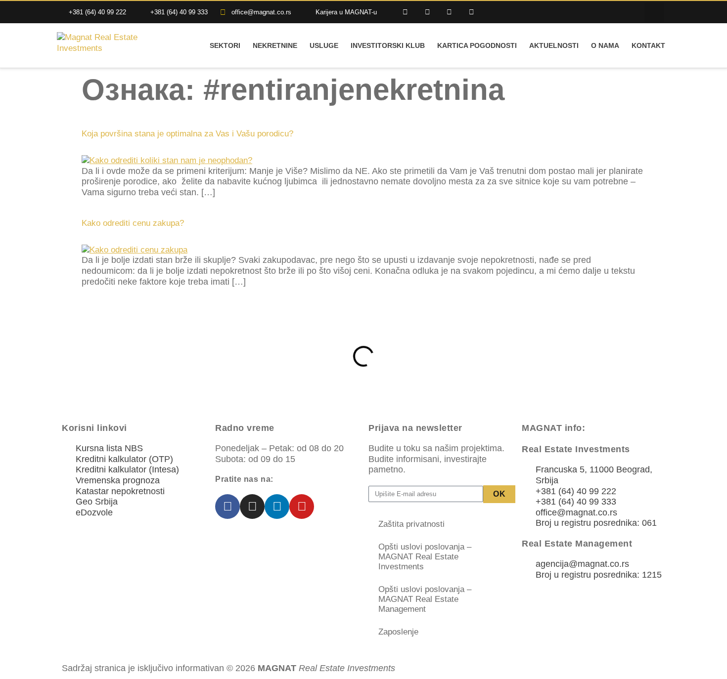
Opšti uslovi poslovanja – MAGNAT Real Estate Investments (424, 556)
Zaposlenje (398, 632)
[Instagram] (427, 12)
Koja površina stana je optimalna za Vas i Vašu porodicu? (187, 133)
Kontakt (648, 45)
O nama (605, 45)
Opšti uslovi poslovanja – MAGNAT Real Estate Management (424, 599)
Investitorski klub (388, 45)
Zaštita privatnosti (411, 524)
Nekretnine (275, 45)
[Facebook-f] (405, 12)
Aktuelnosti (554, 45)
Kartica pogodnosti (477, 45)
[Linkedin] (450, 12)
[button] (654, 12)
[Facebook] (227, 506)
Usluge (324, 45)
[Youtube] (471, 12)
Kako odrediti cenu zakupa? (133, 223)
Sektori (225, 45)
